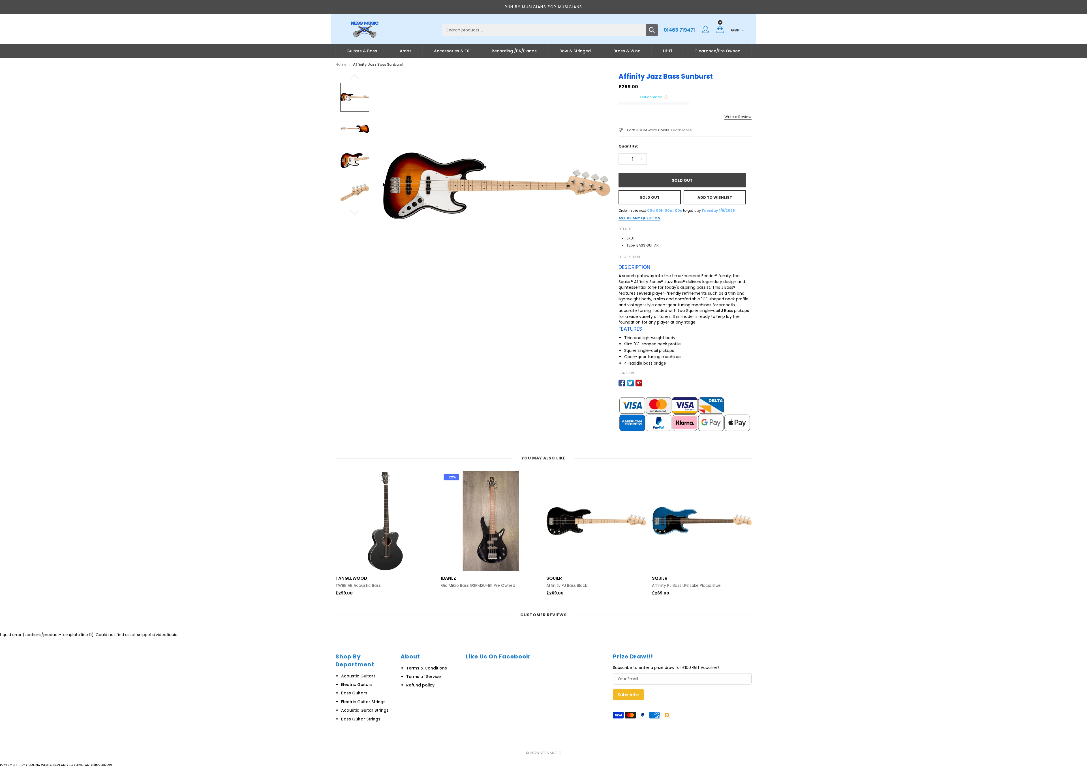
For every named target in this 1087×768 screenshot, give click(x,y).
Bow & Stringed (575, 51)
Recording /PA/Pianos (514, 51)
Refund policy (420, 685)
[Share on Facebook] (622, 383)
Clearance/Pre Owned (717, 51)
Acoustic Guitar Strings (365, 710)
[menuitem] (361, 51)
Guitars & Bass (361, 51)
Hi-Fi (667, 51)
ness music (550, 753)
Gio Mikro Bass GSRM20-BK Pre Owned (478, 585)
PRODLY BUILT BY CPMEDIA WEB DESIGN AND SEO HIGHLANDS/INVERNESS (56, 765)
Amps (406, 51)
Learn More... (682, 130)
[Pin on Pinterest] (638, 383)
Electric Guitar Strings (363, 702)
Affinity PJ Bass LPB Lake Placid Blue (686, 585)
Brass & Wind (627, 51)
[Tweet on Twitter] (630, 383)
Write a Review (738, 116)
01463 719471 (679, 30)
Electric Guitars (357, 684)
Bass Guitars (354, 693)
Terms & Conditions (426, 668)
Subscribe (628, 695)
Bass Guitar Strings (360, 719)
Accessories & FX (451, 51)
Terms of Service (423, 676)
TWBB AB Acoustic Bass (358, 585)
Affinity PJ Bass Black (566, 585)
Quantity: (628, 146)
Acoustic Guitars (358, 676)
